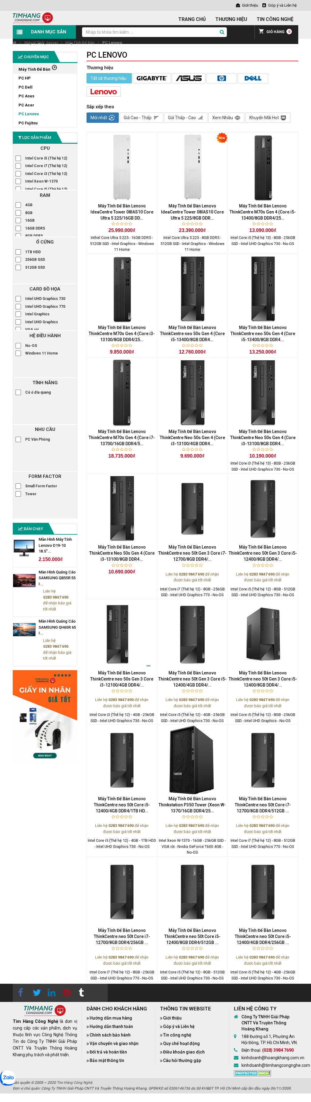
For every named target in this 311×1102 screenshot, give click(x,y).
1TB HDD (33, 252)
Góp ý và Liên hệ (179, 1026)
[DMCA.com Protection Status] (252, 1072)
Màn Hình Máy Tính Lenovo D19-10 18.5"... (55, 545)
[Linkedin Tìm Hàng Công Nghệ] (51, 993)
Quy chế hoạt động (181, 1043)
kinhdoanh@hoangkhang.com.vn (272, 1057)
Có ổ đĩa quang (38, 392)
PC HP (25, 78)
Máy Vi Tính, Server (41, 42)
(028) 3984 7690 (278, 1050)
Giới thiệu (172, 1018)
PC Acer (26, 105)
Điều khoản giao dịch (184, 1052)
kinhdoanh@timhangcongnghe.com (275, 1065)
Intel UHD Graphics (41, 322)
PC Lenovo (112, 42)
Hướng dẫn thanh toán (111, 1026)
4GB (28, 205)
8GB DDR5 (34, 236)
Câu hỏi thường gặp (182, 1060)
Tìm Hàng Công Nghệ (74, 1082)
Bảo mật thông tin (107, 1060)
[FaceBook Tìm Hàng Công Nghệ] (20, 993)
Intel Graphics (37, 314)
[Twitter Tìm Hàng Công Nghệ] (35, 993)
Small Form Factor (41, 486)
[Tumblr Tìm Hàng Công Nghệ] (81, 993)
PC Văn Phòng (37, 439)
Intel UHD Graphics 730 (45, 299)
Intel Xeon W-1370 (41, 181)
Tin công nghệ (177, 1035)
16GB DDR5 (35, 228)
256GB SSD (35, 259)
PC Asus (26, 96)
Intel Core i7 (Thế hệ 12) (46, 166)
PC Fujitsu (28, 123)
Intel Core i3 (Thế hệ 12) (46, 174)
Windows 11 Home (41, 353)
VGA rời (32, 330)
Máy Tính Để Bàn (79, 42)
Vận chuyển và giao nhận (114, 1043)
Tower (30, 494)
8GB (28, 213)
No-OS (31, 346)
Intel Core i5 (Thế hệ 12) (46, 158)
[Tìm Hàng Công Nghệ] (33, 17)
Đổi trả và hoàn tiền (108, 1052)
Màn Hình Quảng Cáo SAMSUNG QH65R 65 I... (57, 627)
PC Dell (25, 87)
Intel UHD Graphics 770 (45, 306)
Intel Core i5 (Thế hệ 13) (46, 189)
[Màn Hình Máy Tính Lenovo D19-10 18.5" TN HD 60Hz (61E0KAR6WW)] (24, 547)
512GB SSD (35, 267)
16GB (30, 220)
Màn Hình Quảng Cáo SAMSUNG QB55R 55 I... (57, 578)
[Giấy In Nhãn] (45, 716)
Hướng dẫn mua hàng (111, 1018)
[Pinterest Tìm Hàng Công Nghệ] (66, 993)
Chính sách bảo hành (110, 1035)
